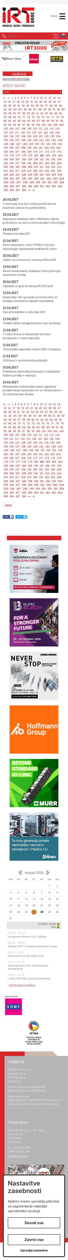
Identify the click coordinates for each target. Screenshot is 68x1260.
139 (29, 140)
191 (42, 159)
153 (54, 144)
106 (11, 128)
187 (18, 159)
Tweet (19, 517)
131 (41, 136)
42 (10, 109)
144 (59, 140)
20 (27, 101)
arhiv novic (20, 79)
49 (45, 109)
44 (20, 109)
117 (17, 132)
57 (19, 113)
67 (5, 117)
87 (38, 121)
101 (44, 124)
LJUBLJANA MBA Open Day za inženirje (29, 978)
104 (61, 124)
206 (12, 167)
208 (24, 167)
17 (13, 101)
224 (59, 171)
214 (59, 167)
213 (53, 167)
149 (31, 144)
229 (30, 174)
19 (22, 101)
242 (48, 178)
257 (18, 186)
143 (53, 140)
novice (9, 79)
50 (49, 109)
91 (57, 121)
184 (60, 155)
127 (17, 136)
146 (12, 144)
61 (37, 113)
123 (51, 132)
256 (12, 186)
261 (42, 186)
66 (60, 113)
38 (51, 105)
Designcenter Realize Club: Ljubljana (27, 936)
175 (6, 155)
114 (57, 128)
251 (44, 182)
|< (5, 98)
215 (6, 171)
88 (43, 121)
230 (36, 174)
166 (11, 151)
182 (48, 155)
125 (6, 136)
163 (52, 147)
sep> (47, 872)
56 (14, 113)
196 (11, 163)
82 (14, 121)
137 (17, 140)
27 (59, 101)
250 (38, 182)
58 (23, 113)
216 (11, 171)
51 (54, 109)
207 (18, 167)
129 (29, 136)
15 (5, 101)
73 (33, 117)
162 (46, 147)
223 (53, 171)
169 (29, 151)
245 (6, 182)
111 (40, 128)
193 (53, 159)
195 (6, 163)
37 (46, 105)
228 (24, 174)
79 (62, 117)
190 (36, 159)
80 (5, 121)
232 (48, 174)
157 (17, 147)
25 (50, 101)
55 (10, 113)
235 (6, 178)
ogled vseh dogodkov (22, 985)
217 (17, 171)
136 (11, 140)
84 (24, 121)
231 (42, 174)
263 (54, 186)
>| (33, 190)
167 (17, 151)
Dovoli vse (34, 1223)
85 (28, 121)
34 (32, 105)
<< (8, 98)
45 (25, 109)
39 (55, 105)
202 (47, 163)
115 (6, 132)
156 (11, 147)
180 (36, 155)
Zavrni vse (34, 1239)
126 (11, 136)
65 (55, 113)
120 (34, 132)
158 (23, 147)
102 (50, 124)
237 (18, 178)
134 (58, 136)
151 (43, 144)
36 (41, 105)
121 (40, 132)
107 (17, 128)
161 (41, 147)
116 (11, 132)
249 (31, 182)
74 (38, 117)
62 (41, 113)
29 (9, 105)
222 (47, 171)
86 (33, 121)
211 (42, 167)
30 (14, 105)
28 (5, 105)
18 (18, 101)
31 (18, 105)
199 (29, 163)
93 (5, 124)
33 (27, 105)
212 (47, 167)
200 (35, 163)
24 (45, 101)
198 (23, 163)
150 (37, 144)
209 (30, 167)
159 (29, 147)
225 (6, 174)
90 (52, 121)
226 (12, 174)
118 (23, 132)
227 (18, 174)
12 (50, 98)
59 (28, 113)
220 (35, 171)
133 (52, 136)
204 (59, 163)
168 (23, 151)
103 (55, 124)
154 (60, 144)
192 (47, 159)
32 (23, 105)
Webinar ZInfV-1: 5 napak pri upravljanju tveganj (32, 946)
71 (23, 117)
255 (6, 186)
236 (12, 178)
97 (23, 124)
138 (23, 140)
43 (15, 109)
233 (54, 174)
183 (54, 155)
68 (9, 117)
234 (60, 174)
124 (57, 132)
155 (6, 147)
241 (42, 178)
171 (41, 151)
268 (24, 190)
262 (48, 186)
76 (47, 117)
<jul (20, 872)
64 (51, 113)
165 (6, 151)
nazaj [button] (8, 505)
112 (46, 128)
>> (29, 190)
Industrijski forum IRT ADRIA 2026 (26, 955)
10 (41, 98)
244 (61, 178)
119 (28, 132)
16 (9, 101)
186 (12, 159)
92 (61, 121)
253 (55, 182)
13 (54, 98)
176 (12, 155)
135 (6, 140)
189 (30, 159)
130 (35, 136)
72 (28, 117)
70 (19, 117)
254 (61, 182)
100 (38, 124)
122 (46, 132)
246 (12, 182)
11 (45, 98)
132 (46, 136)
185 (6, 159)
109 (29, 128)
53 (63, 109)
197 (17, 163)
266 (12, 190)
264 (60, 186)
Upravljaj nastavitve (34, 1250)
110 (35, 128)
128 (23, 136)
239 (30, 178)
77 (52, 117)
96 (19, 124)
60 (33, 113)
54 (5, 113)
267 (18, 190)
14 (58, 98)
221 (41, 171)
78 (57, 117)
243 (55, 178)
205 (6, 167)
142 (47, 140)
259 (30, 186)
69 (14, 117)
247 (18, 182)
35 (37, 105)
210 (36, 167)
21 (31, 101)
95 (14, 124)
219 (29, 171)
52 (58, 109)
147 (18, 144)
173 (53, 151)
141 (41, 140)
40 (60, 105)
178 (24, 155)
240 (36, 178)
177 (18, 155)
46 (30, 109)
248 (25, 182)
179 (30, 155)
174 (59, 151)
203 (53, 163)
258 (24, 186)
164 (58, 147)
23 (40, 101)
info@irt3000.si (18, 1156)
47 (35, 109)
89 (48, 121)
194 (59, 159)
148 (24, 144)
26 (54, 101)
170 (35, 151)
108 (23, 128)
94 (9, 124)
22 (36, 101)
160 (35, 147)
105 (6, 128)
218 (23, 171)
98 (28, 124)
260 (36, 186)
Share (6, 517)
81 (9, 121)
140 (35, 140)
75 (42, 117)
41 (5, 109)
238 (24, 178)
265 (6, 190)
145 (6, 144)
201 (41, 163)
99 (33, 124)
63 (46, 113)
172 (47, 151)
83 (19, 121)
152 (48, 144)
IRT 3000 (17, 17)
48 (40, 109)
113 (52, 128)
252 (50, 182)
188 (24, 159)
